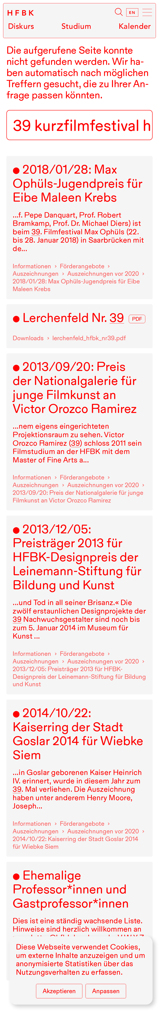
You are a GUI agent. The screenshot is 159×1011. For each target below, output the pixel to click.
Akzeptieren (59, 991)
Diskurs (21, 26)
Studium (76, 26)
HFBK (21, 13)
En (132, 12)
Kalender (135, 26)
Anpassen (106, 991)
